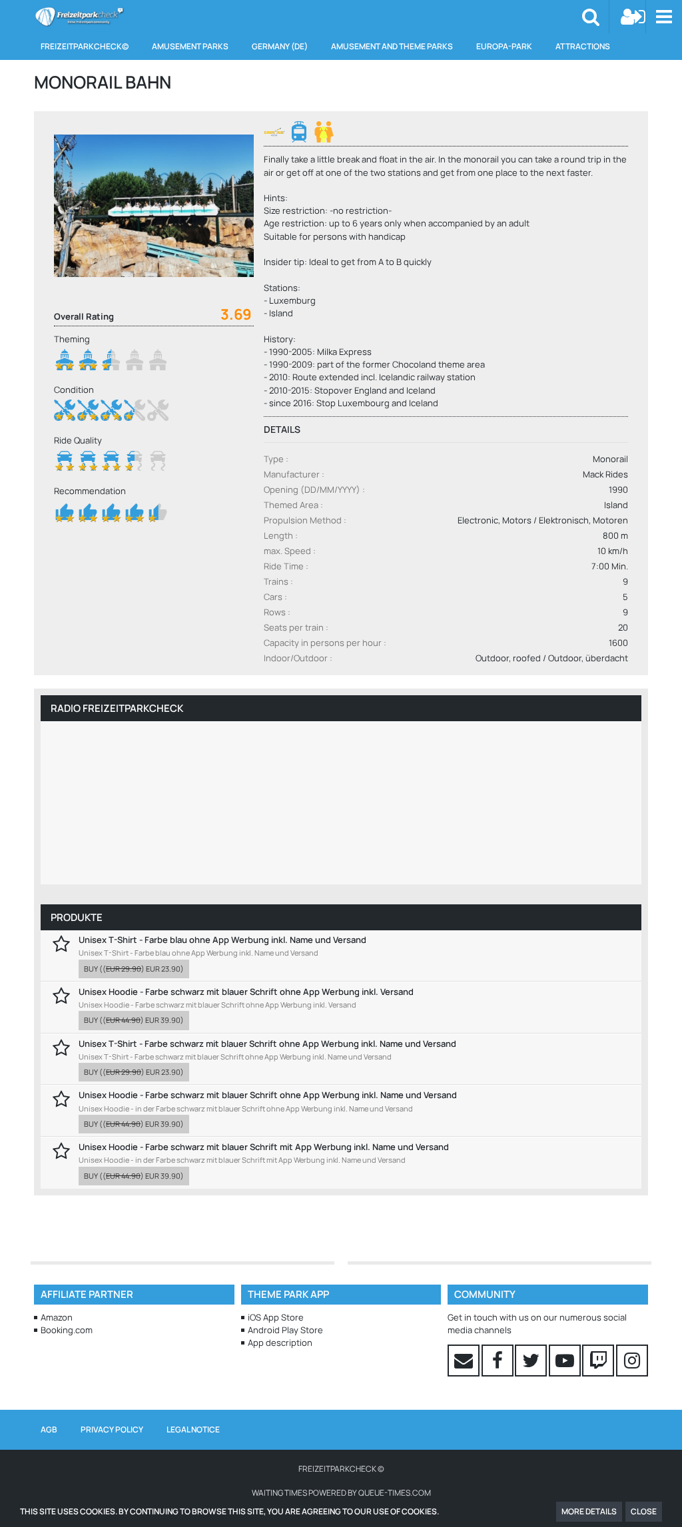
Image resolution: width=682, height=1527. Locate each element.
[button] (663, 16)
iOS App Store (276, 1317)
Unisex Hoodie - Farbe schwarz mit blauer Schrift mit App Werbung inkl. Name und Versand (264, 1147)
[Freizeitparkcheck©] (79, 16)
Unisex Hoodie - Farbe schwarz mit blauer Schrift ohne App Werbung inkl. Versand (246, 992)
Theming (72, 339)
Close (644, 1511)
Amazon (57, 1317)
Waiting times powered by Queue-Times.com (341, 1492)
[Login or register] (633, 16)
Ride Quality (78, 440)
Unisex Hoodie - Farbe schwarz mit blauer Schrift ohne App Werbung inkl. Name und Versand (268, 1095)
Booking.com (67, 1330)
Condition (74, 390)
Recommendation (90, 491)
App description (280, 1343)
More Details (589, 1511)
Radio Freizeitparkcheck (117, 708)
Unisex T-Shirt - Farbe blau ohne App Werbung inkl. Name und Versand (222, 940)
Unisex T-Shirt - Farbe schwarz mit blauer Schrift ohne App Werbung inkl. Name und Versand (267, 1044)
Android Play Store (285, 1330)
